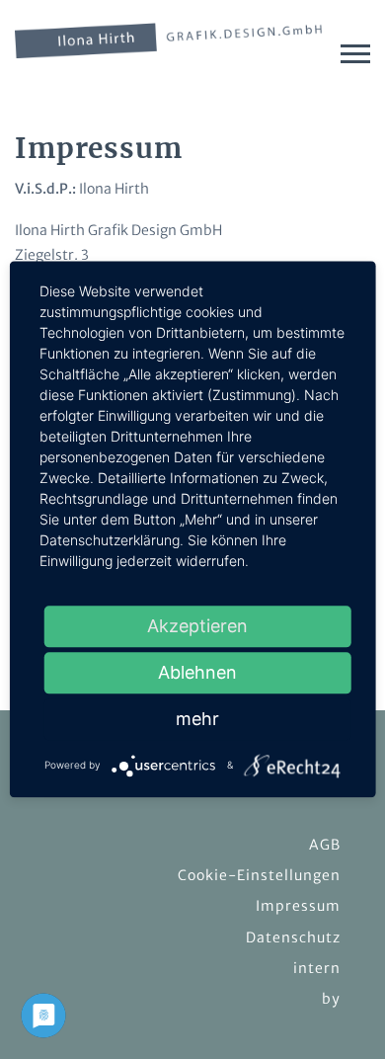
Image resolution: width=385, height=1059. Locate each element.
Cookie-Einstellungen (259, 875)
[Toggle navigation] (355, 53)
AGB (325, 845)
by (331, 999)
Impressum (298, 906)
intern (317, 968)
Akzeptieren (197, 625)
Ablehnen (197, 672)
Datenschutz (293, 937)
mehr (197, 718)
